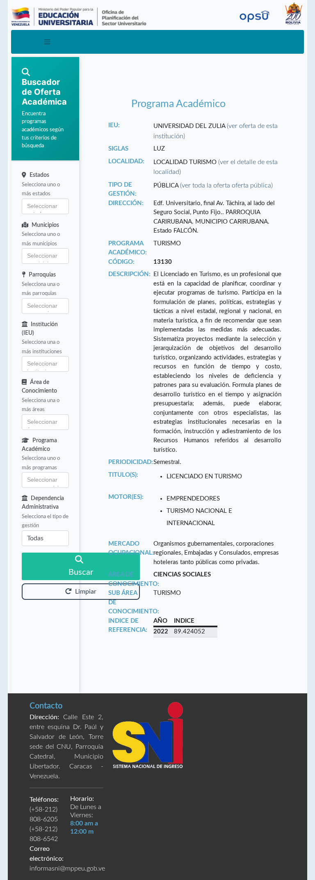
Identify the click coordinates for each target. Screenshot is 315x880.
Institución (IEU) (40, 329)
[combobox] (45, 206)
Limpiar (85, 591)
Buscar (80, 572)
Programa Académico (39, 445)
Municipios (45, 225)
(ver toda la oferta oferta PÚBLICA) (226, 185)
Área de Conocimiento (39, 386)
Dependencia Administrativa (43, 503)
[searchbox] (45, 206)
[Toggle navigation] (47, 42)
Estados (39, 175)
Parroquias (42, 275)
